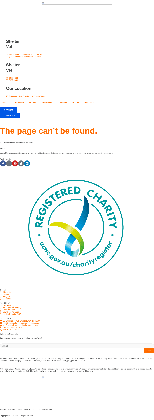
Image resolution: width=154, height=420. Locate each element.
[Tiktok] (21, 163)
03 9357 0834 (12, 78)
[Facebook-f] (3, 163)
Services (75, 102)
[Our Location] (3, 84)
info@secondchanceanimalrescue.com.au (24, 55)
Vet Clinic (33, 102)
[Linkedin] (27, 163)
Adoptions (19, 102)
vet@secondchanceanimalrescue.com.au (23, 57)
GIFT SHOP (8, 110)
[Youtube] (15, 163)
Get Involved (47, 102)
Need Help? (89, 102)
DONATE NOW (10, 116)
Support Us (62, 102)
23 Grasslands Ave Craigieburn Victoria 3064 (25, 96)
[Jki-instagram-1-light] (9, 163)
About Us (6, 102)
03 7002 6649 (12, 80)
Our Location (18, 88)
